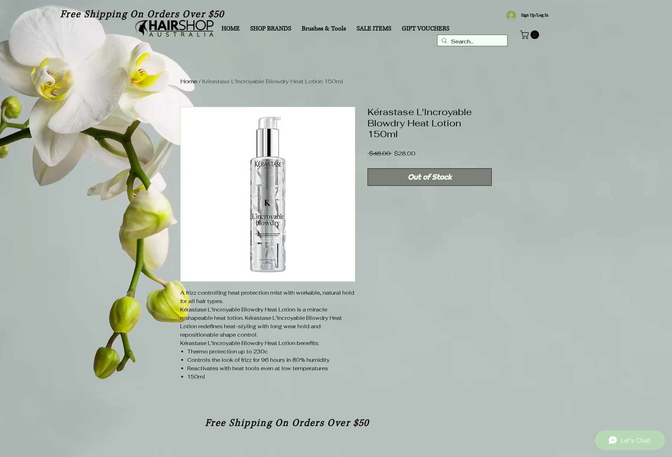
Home (188, 81)
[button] (530, 34)
